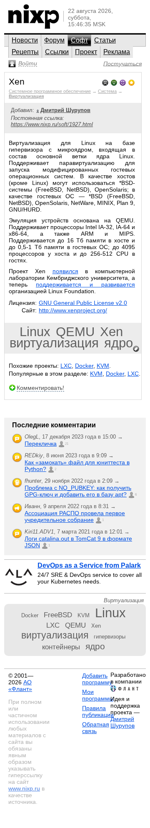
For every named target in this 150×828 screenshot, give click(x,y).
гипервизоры (109, 636)
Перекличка (41, 443)
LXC (66, 365)
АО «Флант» (20, 685)
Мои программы (97, 695)
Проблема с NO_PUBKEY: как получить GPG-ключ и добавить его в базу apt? (78, 491)
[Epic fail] (105, 82)
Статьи (105, 40)
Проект (86, 51)
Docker (84, 365)
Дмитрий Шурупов (122, 722)
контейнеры (61, 647)
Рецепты (25, 51)
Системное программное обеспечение (50, 91)
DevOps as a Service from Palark (89, 565)
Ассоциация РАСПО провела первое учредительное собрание (75, 516)
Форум (54, 40)
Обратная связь (95, 727)
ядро (118, 343)
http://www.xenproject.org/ (73, 310)
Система (107, 91)
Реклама (116, 51)
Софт (79, 40)
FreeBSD (58, 615)
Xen (111, 331)
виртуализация (54, 343)
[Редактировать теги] (136, 349)
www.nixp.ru (24, 788)
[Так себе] (114, 82)
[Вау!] (131, 82)
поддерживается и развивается (85, 284)
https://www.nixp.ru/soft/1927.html (52, 124)
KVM (103, 365)
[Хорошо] (123, 82)
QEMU (75, 331)
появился (65, 271)
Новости (25, 40)
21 (66, 444)
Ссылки (57, 51)
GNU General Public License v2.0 (83, 302)
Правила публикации (98, 711)
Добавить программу (97, 679)
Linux (35, 331)
